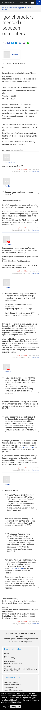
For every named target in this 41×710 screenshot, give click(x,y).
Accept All (15, 707)
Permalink (35, 171)
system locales (28, 447)
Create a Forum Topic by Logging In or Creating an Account (17, 8)
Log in (18, 169)
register (24, 169)
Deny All (5, 707)
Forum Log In (23, 3)
